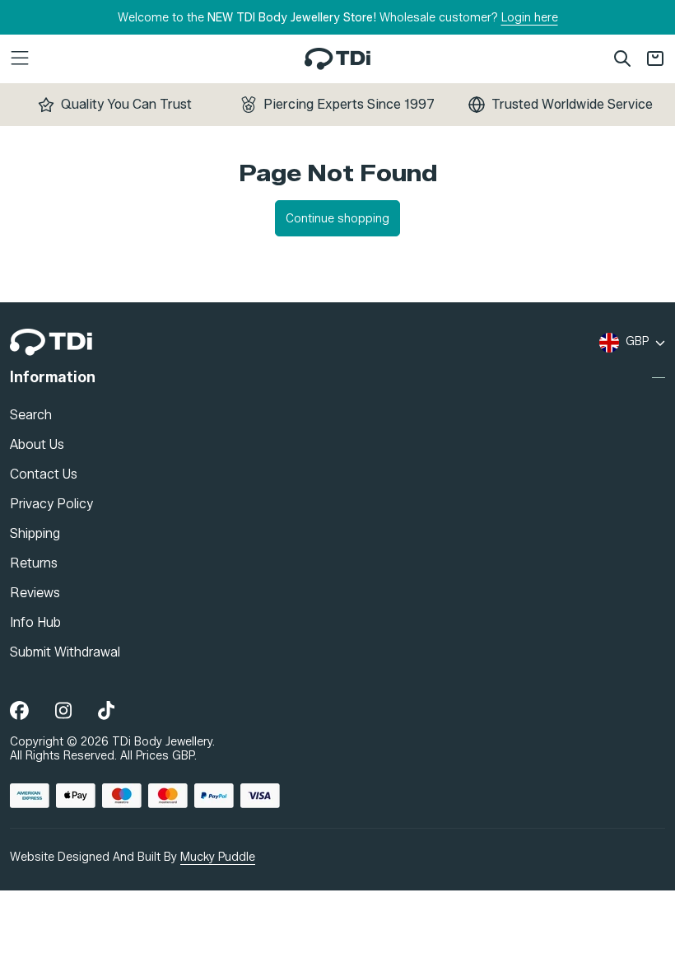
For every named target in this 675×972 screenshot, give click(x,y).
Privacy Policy (51, 503)
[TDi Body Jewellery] (51, 342)
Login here (529, 18)
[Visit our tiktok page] (106, 710)
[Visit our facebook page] (19, 710)
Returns (34, 562)
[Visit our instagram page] (63, 710)
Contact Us (43, 473)
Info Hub (35, 621)
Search (31, 414)
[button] (119, 58)
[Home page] (337, 59)
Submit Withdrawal (65, 651)
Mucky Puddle (217, 856)
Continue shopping (337, 219)
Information (52, 377)
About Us (37, 443)
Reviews (35, 592)
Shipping (35, 532)
